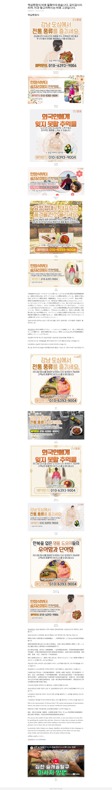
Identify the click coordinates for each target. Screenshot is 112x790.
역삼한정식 (31, 329)
